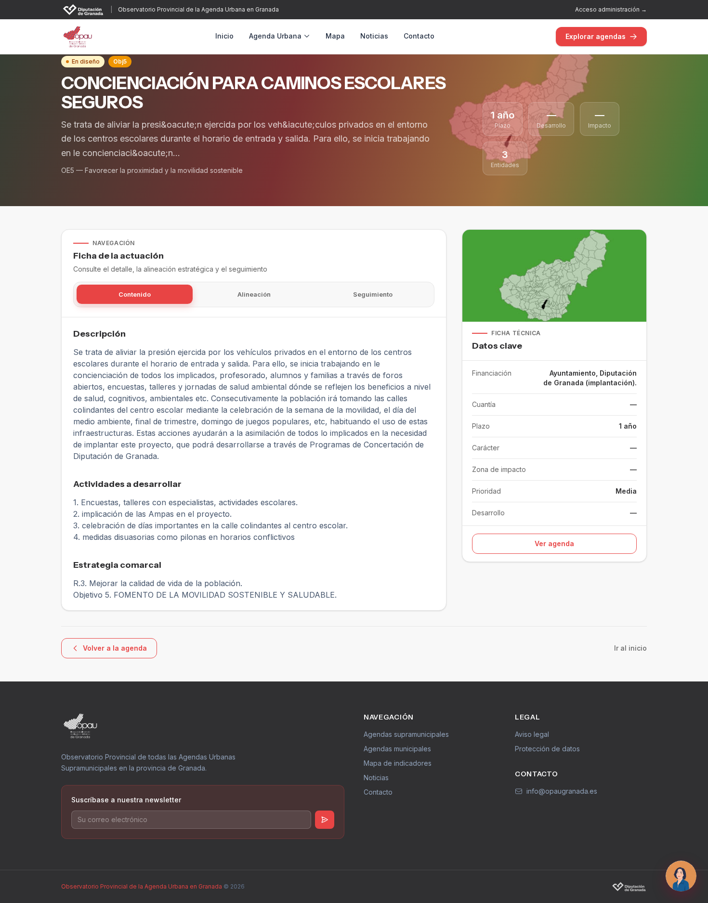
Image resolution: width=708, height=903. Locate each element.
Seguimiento (373, 294)
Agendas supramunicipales (406, 734)
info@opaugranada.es (561, 791)
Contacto (419, 36)
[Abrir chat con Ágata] (681, 876)
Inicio (224, 36)
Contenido (134, 294)
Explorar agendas (595, 36)
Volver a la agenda (115, 648)
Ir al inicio (630, 648)
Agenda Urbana (275, 36)
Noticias (374, 36)
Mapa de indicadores (398, 763)
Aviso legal (532, 734)
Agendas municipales (397, 749)
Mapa (335, 36)
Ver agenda (554, 543)
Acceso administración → (611, 9)
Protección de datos (547, 749)
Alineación (254, 294)
